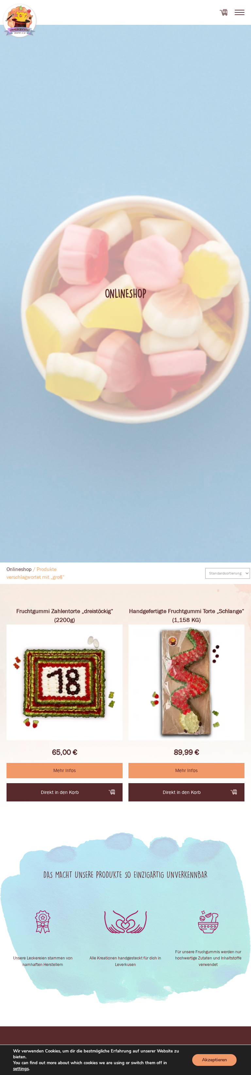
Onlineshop (19, 569)
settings (21, 1069)
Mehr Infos (64, 770)
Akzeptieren (214, 1060)
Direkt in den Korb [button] (60, 792)
